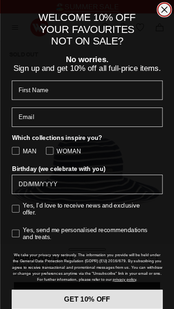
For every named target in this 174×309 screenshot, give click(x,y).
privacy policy (124, 279)
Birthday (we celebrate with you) (58, 169)
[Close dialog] (164, 10)
